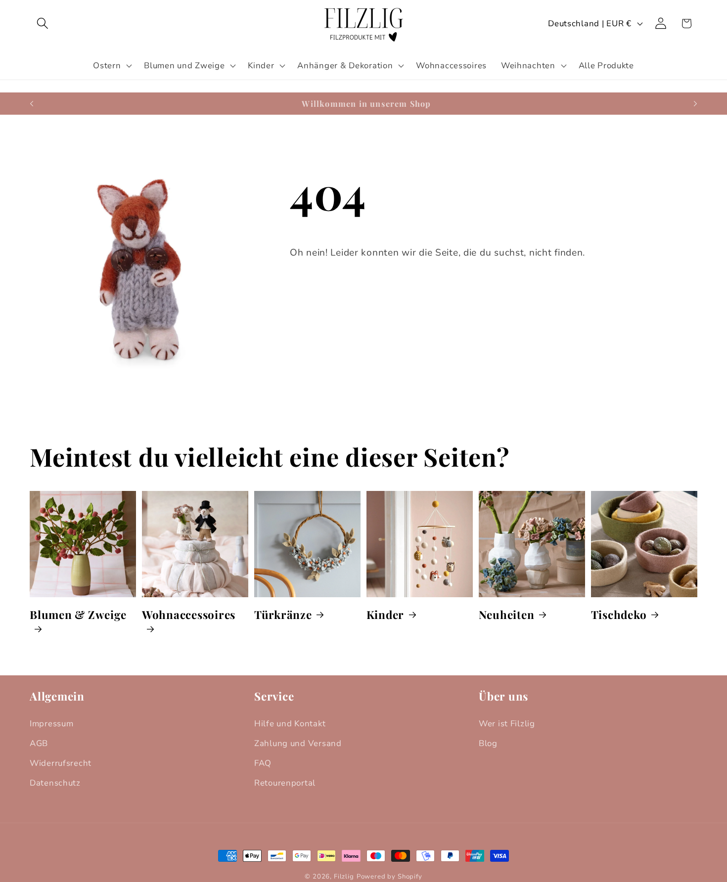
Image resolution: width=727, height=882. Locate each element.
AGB (39, 743)
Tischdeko (619, 614)
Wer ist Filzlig (507, 723)
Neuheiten (507, 614)
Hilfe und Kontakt (289, 723)
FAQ (263, 763)
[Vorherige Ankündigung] (32, 103)
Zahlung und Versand (298, 743)
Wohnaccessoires (188, 614)
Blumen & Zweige (78, 614)
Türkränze (283, 614)
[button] (43, 23)
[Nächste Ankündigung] (695, 103)
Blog (488, 743)
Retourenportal (285, 783)
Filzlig (344, 876)
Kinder (385, 614)
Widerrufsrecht (60, 763)
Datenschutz (55, 783)
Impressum (51, 723)
